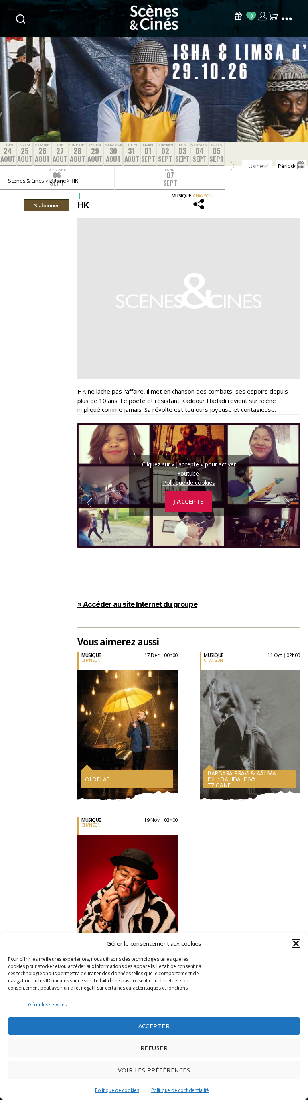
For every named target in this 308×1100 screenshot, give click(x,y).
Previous (89, 503)
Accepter (154, 1026)
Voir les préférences (154, 1070)
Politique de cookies (117, 1090)
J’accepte (189, 501)
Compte (262, 16)
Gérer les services (47, 1004)
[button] (296, 943)
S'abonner (46, 205)
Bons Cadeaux (238, 16)
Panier (273, 16)
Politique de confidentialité (180, 1090)
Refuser (154, 1048)
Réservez (77, 733)
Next (288, 503)
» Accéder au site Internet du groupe (137, 604)
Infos (73, 716)
